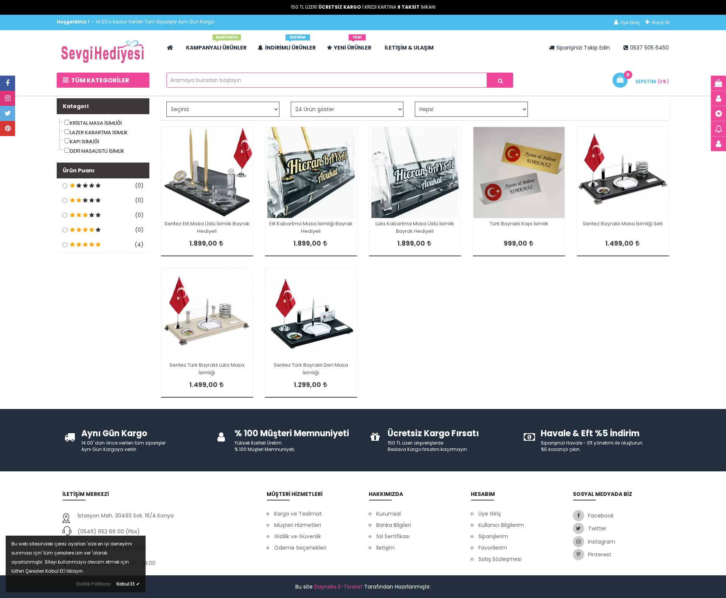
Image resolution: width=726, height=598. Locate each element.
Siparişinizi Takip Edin (583, 47)
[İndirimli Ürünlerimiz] (718, 128)
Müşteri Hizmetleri (297, 525)
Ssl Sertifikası (393, 536)
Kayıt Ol (660, 22)
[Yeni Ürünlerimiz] (718, 113)
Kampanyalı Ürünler (216, 44)
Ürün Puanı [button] (79, 170)
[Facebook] (7, 83)
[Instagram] (7, 98)
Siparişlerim (493, 536)
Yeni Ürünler (352, 44)
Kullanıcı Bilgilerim (501, 525)
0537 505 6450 (649, 47)
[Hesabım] (718, 98)
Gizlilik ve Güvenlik (297, 536)
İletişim (385, 548)
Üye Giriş (629, 22)
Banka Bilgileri (393, 525)
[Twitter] (7, 113)
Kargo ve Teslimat (298, 513)
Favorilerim (492, 548)
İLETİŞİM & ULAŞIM (409, 47)
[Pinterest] (7, 128)
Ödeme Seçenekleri (300, 548)
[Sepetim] (718, 83)
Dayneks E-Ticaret (338, 586)
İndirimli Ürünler (290, 44)
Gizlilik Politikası (93, 584)
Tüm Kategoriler (99, 80)
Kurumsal (388, 513)
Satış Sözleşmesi (499, 559)
